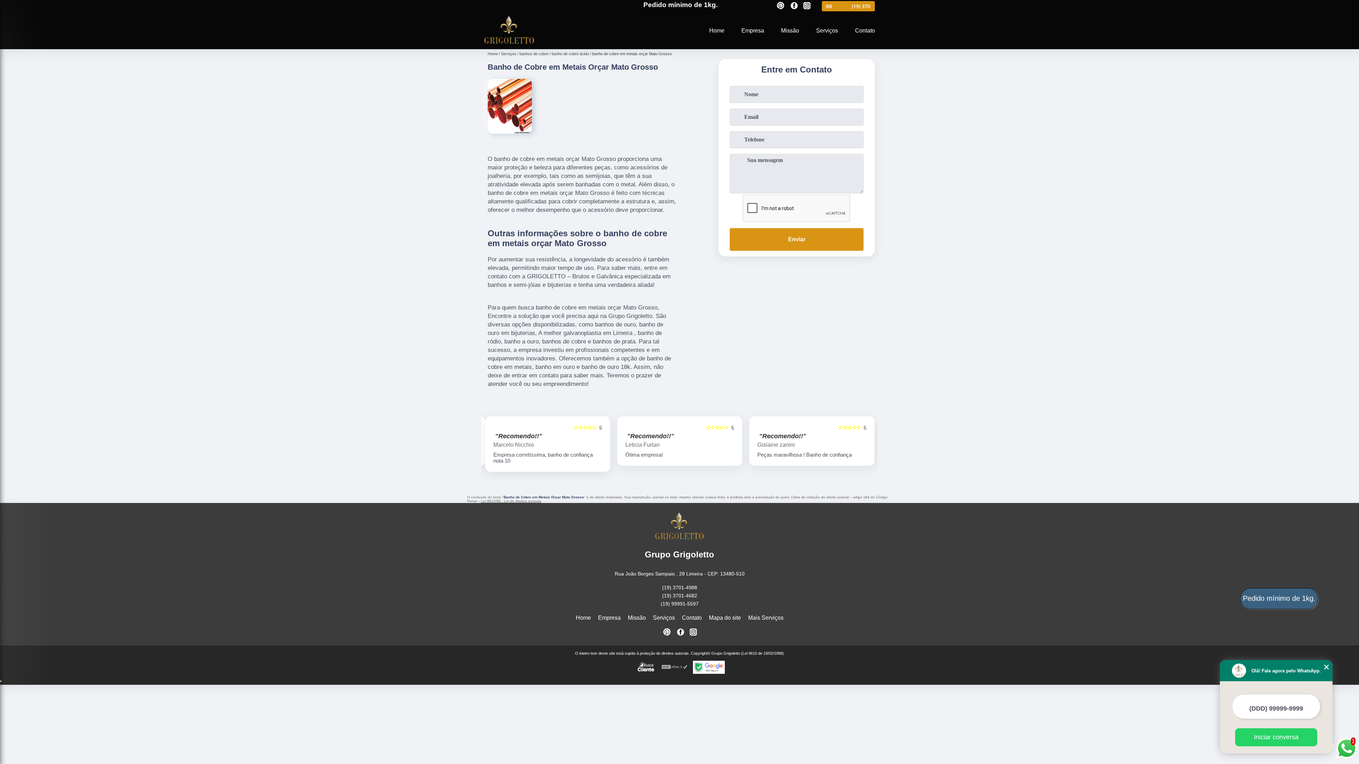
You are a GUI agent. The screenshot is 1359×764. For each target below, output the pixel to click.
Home (716, 31)
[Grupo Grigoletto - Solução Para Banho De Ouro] (509, 45)
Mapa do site (725, 618)
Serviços (827, 31)
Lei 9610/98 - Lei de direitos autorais (511, 501)
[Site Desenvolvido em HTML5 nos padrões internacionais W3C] (674, 667)
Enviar (796, 239)
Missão (790, 31)
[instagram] (806, 6)
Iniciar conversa (1276, 737)
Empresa (752, 31)
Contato (865, 31)
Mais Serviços (766, 618)
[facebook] (794, 6)
